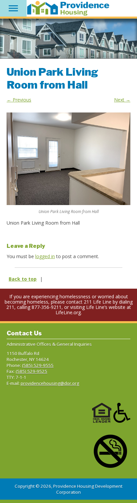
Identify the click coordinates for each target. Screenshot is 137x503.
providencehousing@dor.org (50, 383)
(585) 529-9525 (31, 371)
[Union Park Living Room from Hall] (68, 158)
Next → (122, 100)
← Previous (19, 100)
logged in (45, 256)
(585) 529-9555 (38, 365)
